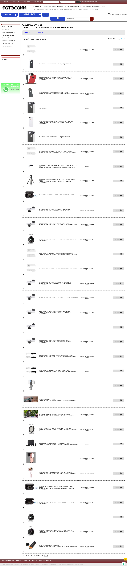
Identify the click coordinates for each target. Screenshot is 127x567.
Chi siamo (16, 2)
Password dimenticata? (90, 2)
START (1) (5, 66)
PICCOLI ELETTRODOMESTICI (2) (10, 53)
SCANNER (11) (6, 29)
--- (117, 38)
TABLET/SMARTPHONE (64, 27)
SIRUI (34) (27, 33)
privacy (34, 560)
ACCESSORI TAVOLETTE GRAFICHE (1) (8, 36)
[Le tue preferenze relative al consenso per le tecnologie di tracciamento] (124, 564)
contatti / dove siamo (45, 560)
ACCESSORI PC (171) (7, 46)
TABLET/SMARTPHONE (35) (9, 40)
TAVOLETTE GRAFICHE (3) (9, 32)
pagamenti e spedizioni (23, 560)
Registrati (37, 2)
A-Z (122, 38)
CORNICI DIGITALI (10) (8, 43)
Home (6, 2)
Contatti (27, 2)
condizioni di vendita (7, 560)
